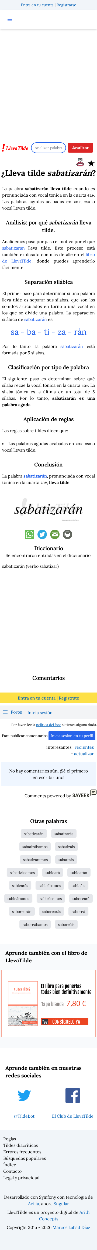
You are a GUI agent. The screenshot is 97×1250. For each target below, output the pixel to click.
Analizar (80, 147)
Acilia (33, 1203)
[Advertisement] (48, 83)
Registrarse (66, 4)
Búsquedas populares (24, 1158)
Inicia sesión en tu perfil (72, 735)
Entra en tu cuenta (37, 4)
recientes (84, 747)
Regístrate (69, 698)
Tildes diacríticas (20, 1145)
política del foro (48, 725)
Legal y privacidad (21, 1177)
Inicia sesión (40, 712)
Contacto (12, 1171)
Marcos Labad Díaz (71, 1227)
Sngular (61, 1203)
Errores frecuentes (22, 1151)
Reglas (9, 1138)
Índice (9, 1164)
